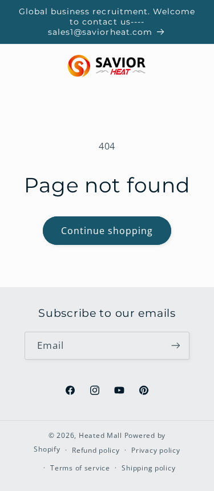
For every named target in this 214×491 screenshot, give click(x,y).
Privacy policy (155, 450)
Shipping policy (148, 468)
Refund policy (96, 450)
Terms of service (80, 468)
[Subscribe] (176, 346)
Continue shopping (107, 230)
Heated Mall (100, 435)
